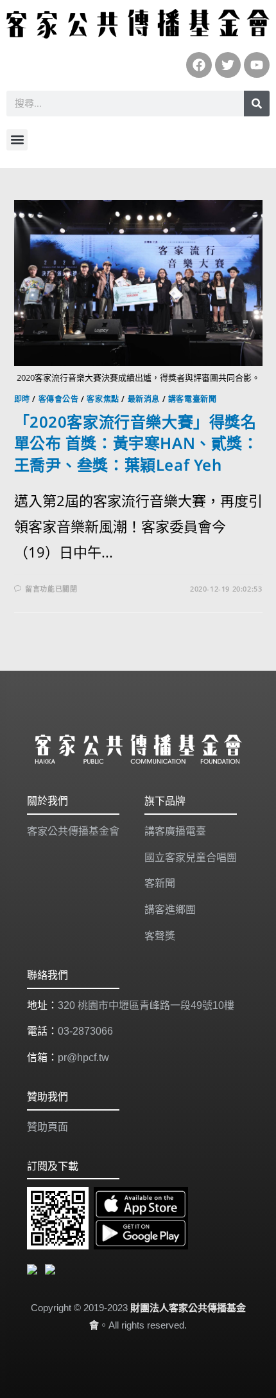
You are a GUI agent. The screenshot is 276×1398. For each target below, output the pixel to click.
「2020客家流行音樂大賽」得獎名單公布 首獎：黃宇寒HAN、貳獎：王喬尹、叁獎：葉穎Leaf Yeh (136, 443)
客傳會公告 (59, 399)
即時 (22, 399)
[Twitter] (228, 65)
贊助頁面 (47, 1126)
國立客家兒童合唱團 (190, 857)
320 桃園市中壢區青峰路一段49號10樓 (146, 1005)
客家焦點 (103, 399)
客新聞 (159, 883)
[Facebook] (199, 65)
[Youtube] (257, 65)
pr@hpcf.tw (83, 1057)
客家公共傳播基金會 (73, 831)
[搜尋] (257, 103)
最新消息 (144, 399)
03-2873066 (85, 1031)
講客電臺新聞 (192, 399)
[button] (17, 139)
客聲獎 (159, 935)
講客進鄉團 (170, 909)
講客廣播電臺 (175, 831)
